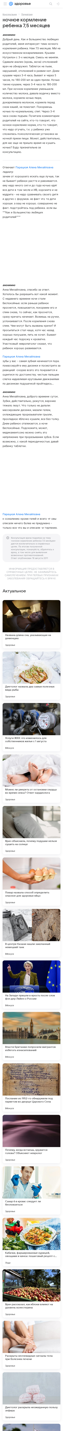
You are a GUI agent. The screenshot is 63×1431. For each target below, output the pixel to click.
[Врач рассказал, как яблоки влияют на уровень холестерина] (31, 1293)
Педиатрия (26, 14)
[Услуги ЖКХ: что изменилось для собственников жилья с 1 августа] (31, 727)
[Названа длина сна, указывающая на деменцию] (31, 624)
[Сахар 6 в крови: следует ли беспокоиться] (31, 1190)
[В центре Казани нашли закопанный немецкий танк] (31, 933)
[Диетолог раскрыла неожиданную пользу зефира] (31, 1396)
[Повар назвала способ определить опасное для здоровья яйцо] (31, 881)
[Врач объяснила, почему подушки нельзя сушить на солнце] (31, 830)
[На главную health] (22, 4)
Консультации (10, 14)
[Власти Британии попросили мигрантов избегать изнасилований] (31, 1036)
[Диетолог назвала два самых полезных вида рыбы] (31, 676)
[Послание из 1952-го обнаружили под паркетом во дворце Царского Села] (31, 1087)
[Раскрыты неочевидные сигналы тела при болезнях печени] (31, 1345)
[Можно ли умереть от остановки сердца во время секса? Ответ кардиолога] (31, 779)
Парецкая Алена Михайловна (34, 167)
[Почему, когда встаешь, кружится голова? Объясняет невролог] (31, 1139)
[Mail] (11, 4)
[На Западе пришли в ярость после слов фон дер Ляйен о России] (31, 984)
